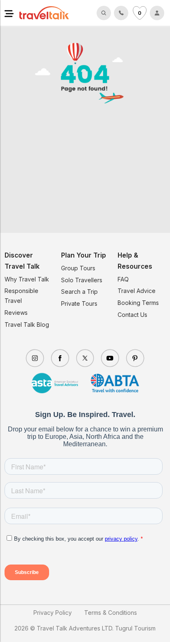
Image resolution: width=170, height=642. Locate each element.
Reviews (16, 312)
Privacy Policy (52, 612)
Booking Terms (138, 302)
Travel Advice (137, 290)
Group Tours (78, 268)
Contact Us (132, 314)
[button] (9, 13)
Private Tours (79, 303)
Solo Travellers (81, 280)
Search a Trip (79, 291)
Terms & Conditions (110, 612)
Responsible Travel (21, 295)
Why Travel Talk (27, 279)
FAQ (123, 279)
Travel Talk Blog (27, 324)
